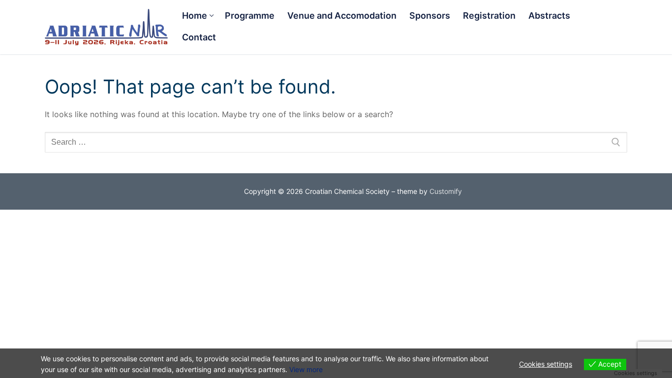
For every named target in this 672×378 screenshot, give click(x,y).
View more (306, 369)
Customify (445, 191)
